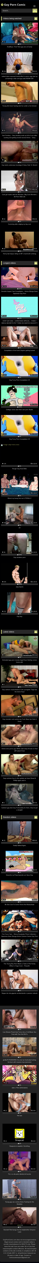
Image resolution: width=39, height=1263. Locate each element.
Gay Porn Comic (14, 4)
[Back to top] (32, 1257)
